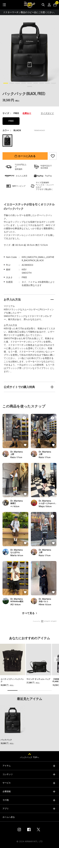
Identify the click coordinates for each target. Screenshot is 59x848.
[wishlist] (52, 156)
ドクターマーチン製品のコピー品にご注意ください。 (29, 12)
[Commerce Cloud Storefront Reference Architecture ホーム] (29, 5)
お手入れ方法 (12, 299)
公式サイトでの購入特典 (19, 387)
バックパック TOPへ (29, 757)
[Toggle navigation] (4, 5)
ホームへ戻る (9, 817)
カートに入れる (27, 156)
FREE (11, 121)
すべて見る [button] (28, 613)
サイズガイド (47, 113)
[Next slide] (56, 659)
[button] (29, 86)
